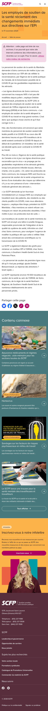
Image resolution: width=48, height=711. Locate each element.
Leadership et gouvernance (13, 639)
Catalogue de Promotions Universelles (17, 670)
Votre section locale (10, 661)
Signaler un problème (33, 705)
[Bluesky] (8, 687)
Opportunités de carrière (12, 643)
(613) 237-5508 (18, 621)
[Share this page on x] (15, 306)
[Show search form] (40, 4)
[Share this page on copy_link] (21, 306)
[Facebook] (3, 687)
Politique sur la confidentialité (12, 705)
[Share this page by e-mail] (27, 306)
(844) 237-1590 (16, 624)
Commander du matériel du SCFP (15, 675)
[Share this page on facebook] (9, 306)
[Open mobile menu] (45, 4)
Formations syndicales (11, 665)
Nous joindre (7, 648)
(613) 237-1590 (17, 618)
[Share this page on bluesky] (4, 306)
